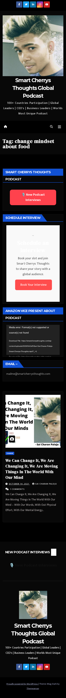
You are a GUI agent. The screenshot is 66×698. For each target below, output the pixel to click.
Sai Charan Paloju (46, 484)
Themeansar (33, 688)
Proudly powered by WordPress (22, 684)
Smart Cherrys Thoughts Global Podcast (33, 88)
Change (10, 453)
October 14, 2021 (19, 484)
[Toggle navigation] (59, 127)
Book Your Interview (33, 284)
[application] (33, 340)
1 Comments (17, 489)
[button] (51, 126)
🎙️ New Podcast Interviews (33, 197)
